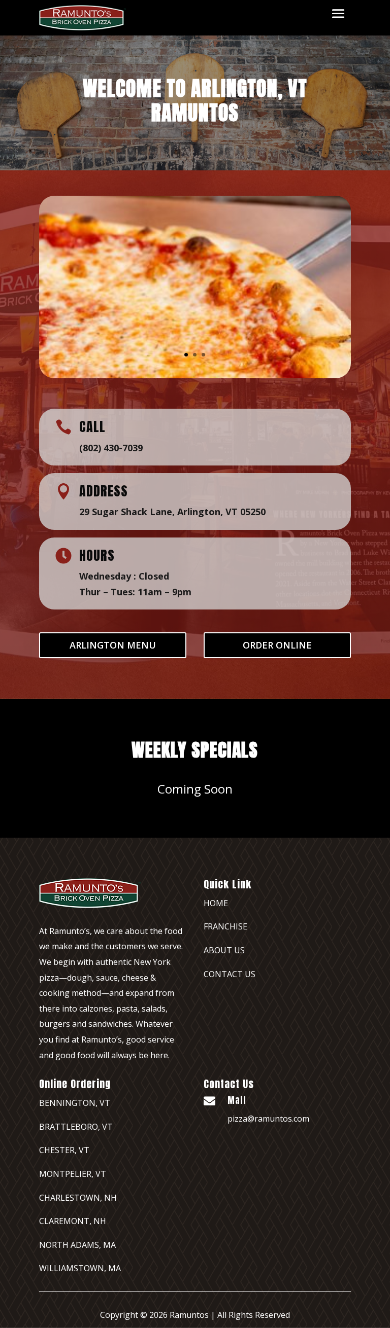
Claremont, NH (72, 1221)
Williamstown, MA (80, 1268)
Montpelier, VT (72, 1173)
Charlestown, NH (78, 1197)
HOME (216, 903)
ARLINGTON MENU (113, 645)
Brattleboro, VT (76, 1126)
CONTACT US (229, 974)
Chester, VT (64, 1150)
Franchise (225, 926)
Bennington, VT (74, 1102)
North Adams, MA (77, 1244)
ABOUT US (224, 950)
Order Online (277, 645)
